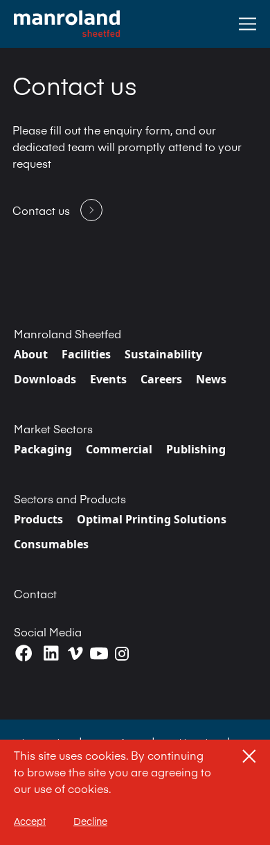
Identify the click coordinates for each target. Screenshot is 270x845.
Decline (90, 821)
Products (38, 519)
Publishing (196, 449)
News (211, 379)
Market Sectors (53, 428)
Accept (30, 821)
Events (108, 379)
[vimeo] (75, 653)
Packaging (43, 449)
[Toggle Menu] (247, 24)
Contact (35, 593)
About (31, 354)
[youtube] (99, 653)
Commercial (119, 449)
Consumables (51, 544)
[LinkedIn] (51, 653)
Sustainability (163, 354)
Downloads (45, 379)
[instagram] (122, 654)
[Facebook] (24, 653)
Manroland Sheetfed (67, 333)
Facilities (86, 354)
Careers (161, 379)
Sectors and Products (70, 498)
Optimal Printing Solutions (151, 519)
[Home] (67, 23)
